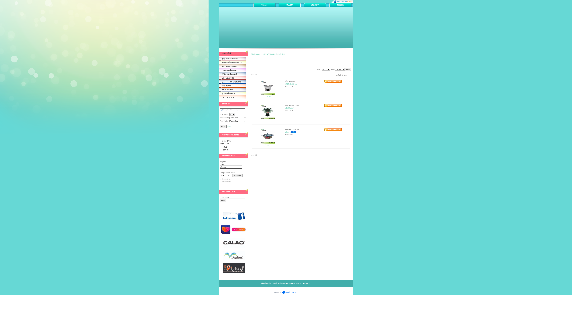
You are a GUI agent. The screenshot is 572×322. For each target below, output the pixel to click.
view (268, 96)
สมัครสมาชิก (226, 182)
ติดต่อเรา (340, 5)
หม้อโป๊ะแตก (289, 108)
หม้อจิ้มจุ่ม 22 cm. (291, 84)
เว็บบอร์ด (289, 5)
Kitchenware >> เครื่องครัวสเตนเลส (264, 54)
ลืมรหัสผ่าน (226, 179)
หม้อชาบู (281, 54)
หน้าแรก (264, 5)
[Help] (229, 126)
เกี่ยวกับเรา (315, 5)
